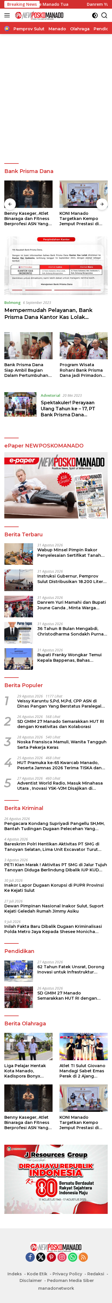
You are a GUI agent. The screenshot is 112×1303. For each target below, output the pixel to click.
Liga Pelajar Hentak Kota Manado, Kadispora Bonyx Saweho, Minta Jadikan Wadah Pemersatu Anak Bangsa (25, 1071)
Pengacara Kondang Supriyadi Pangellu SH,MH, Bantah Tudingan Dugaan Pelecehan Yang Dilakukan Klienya (54, 826)
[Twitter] (40, 1258)
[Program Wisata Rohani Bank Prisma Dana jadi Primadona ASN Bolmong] (84, 345)
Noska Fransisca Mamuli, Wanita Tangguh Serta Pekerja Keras (62, 744)
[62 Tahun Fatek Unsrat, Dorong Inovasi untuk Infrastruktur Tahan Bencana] (18, 971)
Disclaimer (31, 1280)
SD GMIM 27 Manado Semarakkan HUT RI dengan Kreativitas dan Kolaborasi (60, 724)
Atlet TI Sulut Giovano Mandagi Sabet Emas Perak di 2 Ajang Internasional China (82, 1071)
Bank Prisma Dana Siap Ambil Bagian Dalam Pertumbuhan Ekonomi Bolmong (26, 370)
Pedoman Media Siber (70, 1280)
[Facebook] (30, 1258)
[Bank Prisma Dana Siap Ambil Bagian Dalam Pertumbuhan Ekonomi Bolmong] (28, 345)
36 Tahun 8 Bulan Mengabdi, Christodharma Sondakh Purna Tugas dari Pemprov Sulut (70, 631)
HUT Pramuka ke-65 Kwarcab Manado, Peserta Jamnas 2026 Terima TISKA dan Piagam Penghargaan (59, 765)
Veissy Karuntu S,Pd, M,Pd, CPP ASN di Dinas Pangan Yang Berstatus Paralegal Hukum (59, 703)
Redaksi (95, 1273)
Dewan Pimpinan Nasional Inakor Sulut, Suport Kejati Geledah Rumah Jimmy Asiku (54, 908)
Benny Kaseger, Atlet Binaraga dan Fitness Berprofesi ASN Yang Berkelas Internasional (28, 219)
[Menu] (8, 15)
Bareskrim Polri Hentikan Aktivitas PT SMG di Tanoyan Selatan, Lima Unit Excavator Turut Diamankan (51, 846)
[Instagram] (62, 1258)
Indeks (14, 1273)
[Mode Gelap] (95, 15)
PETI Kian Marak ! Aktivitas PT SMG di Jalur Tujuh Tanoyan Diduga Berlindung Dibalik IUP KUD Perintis (55, 867)
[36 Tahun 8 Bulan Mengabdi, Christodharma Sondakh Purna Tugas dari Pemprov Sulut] (18, 633)
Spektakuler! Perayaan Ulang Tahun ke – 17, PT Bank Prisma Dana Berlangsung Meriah (68, 411)
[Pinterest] (51, 1258)
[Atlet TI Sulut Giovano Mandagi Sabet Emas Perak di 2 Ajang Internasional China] (83, 1046)
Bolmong (12, 302)
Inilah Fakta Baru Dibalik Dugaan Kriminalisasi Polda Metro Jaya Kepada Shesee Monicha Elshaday (53, 929)
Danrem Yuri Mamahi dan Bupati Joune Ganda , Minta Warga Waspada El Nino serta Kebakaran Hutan (71, 605)
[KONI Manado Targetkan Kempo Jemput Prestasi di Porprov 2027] (83, 194)
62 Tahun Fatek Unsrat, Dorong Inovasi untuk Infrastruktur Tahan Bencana (70, 969)
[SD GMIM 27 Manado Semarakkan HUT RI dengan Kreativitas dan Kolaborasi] (18, 997)
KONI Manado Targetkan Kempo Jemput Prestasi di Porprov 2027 (79, 219)
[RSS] (83, 1258)
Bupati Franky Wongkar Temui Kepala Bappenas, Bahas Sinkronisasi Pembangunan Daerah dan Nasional (69, 657)
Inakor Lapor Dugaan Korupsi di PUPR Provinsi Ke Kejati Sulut (54, 888)
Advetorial (50, 395)
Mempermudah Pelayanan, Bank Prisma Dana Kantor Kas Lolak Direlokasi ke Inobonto (48, 317)
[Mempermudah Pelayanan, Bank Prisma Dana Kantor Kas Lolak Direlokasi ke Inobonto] (56, 265)
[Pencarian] (104, 15)
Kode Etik (37, 1273)
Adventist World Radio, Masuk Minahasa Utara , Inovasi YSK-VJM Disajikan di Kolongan (60, 786)
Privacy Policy (67, 1273)
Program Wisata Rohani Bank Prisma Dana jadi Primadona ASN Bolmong (82, 370)
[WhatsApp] (72, 1258)
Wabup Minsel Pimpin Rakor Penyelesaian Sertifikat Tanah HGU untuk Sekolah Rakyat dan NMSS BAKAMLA (70, 552)
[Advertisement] (56, 99)
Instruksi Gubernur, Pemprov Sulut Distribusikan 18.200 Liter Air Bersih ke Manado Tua (70, 579)
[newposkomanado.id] (38, 15)
